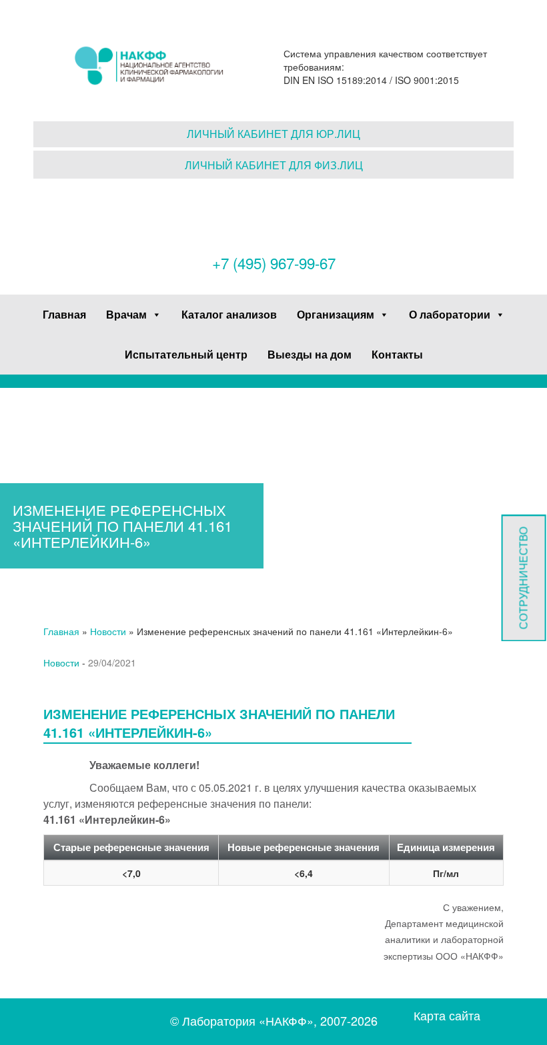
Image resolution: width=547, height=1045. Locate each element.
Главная (64, 314)
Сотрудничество (523, 577)
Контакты (397, 354)
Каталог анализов (229, 314)
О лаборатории (449, 314)
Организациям (335, 314)
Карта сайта (447, 1015)
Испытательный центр (186, 354)
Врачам (126, 314)
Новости (108, 631)
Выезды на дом (309, 354)
